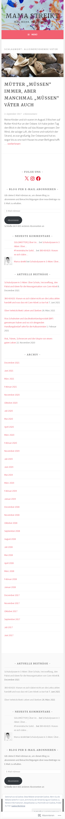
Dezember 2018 (12, 506)
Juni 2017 (8, 635)
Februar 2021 (10, 386)
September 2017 (12, 619)
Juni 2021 (8, 370)
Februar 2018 (10, 579)
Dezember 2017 (12, 595)
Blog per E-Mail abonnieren (32, 189)
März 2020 (9, 434)
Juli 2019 (8, 458)
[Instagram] (32, 178)
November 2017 (12, 603)
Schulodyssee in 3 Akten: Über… (45, 261)
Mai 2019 (8, 474)
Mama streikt (32, 16)
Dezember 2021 (12, 362)
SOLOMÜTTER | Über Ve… (26, 242)
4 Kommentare (30, 114)
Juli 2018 (8, 547)
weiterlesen (14, 143)
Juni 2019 (8, 466)
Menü (34, 34)
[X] (26, 178)
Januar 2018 (10, 587)
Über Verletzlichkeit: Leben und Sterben (23, 310)
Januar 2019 (10, 498)
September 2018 (12, 530)
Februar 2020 (10, 442)
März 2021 (9, 378)
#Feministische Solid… (25, 250)
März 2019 (9, 482)
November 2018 (12, 514)
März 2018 (9, 571)
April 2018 (9, 563)
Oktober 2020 (10, 402)
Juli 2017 (8, 627)
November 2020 (12, 394)
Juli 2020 (8, 410)
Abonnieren (13, 220)
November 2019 (12, 450)
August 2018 (10, 538)
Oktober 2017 (10, 611)
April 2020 (9, 426)
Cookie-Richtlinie (18, 805)
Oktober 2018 (10, 522)
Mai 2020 (8, 418)
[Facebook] (38, 178)
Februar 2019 (10, 490)
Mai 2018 (8, 555)
